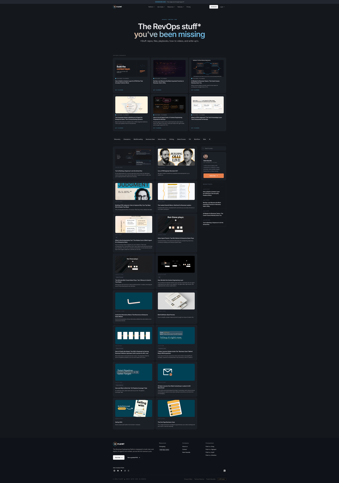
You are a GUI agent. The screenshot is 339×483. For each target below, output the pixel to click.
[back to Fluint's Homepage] (118, 444)
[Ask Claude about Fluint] (118, 470)
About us (185, 446)
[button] (151, 6)
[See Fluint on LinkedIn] (224, 470)
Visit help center (164, 449)
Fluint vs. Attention (211, 455)
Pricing (189, 7)
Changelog (162, 446)
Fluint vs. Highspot (211, 449)
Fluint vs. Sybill (210, 452)
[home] (128, 6)
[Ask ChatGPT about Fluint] (114, 470)
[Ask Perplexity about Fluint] (128, 470)
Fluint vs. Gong (210, 446)
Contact (184, 449)
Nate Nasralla (186, 452)
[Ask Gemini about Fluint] (121, 470)
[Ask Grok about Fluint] (125, 470)
